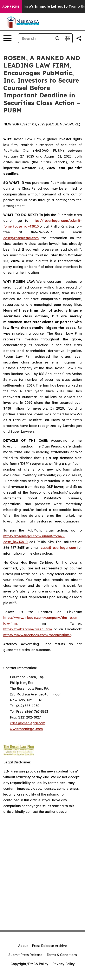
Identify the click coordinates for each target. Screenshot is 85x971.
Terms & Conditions (62, 955)
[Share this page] (79, 38)
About (23, 946)
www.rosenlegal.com (26, 729)
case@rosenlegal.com (21, 238)
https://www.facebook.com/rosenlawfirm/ (37, 635)
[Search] (58, 38)
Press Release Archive (49, 946)
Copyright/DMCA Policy (29, 964)
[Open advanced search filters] (67, 38)
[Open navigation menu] (7, 38)
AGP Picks (10, 6)
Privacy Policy (63, 964)
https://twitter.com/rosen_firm (27, 629)
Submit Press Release (25, 955)
